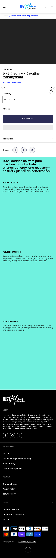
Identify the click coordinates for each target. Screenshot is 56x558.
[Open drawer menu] (4, 7)
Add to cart (28, 118)
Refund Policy (9, 493)
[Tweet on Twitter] (32, 150)
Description (8, 138)
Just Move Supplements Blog (17, 458)
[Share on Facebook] (24, 150)
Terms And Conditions (13, 514)
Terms (5, 502)
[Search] (46, 7)
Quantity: (7, 94)
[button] (28, 127)
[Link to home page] (14, 400)
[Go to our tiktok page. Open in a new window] (19, 435)
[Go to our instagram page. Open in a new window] (12, 435)
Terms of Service (11, 509)
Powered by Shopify (27, 542)
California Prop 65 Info (13, 468)
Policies (6, 477)
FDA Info (6, 453)
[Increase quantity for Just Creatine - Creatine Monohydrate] (14, 99)
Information (8, 446)
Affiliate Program (11, 463)
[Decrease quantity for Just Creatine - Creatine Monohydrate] (5, 99)
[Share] (15, 150)
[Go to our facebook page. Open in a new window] (5, 435)
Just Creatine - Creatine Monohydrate (21, 75)
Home (5, 15)
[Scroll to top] (28, 550)
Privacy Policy (9, 488)
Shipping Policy (10, 484)
